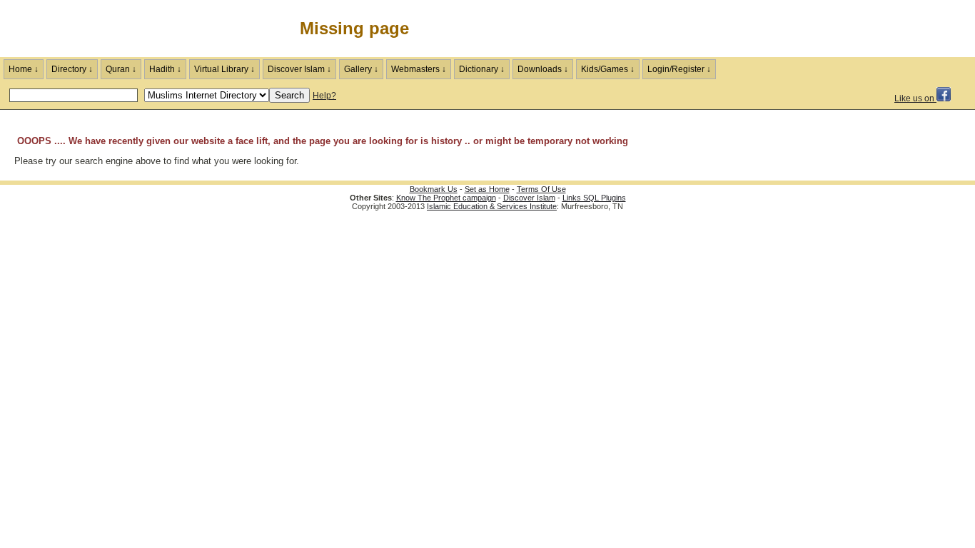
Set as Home (487, 189)
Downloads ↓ (542, 69)
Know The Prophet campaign (446, 197)
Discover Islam (529, 197)
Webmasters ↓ (418, 69)
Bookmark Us (434, 189)
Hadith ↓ (165, 69)
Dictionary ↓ (482, 69)
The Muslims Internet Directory (107, 28)
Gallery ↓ (361, 69)
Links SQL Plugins (594, 197)
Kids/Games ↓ (608, 69)
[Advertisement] (808, 28)
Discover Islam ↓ (299, 69)
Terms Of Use (541, 189)
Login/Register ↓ (679, 69)
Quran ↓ (121, 69)
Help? (324, 96)
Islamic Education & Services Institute (492, 206)
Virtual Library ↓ (224, 69)
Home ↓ (24, 69)
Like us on (915, 98)
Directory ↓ (72, 69)
